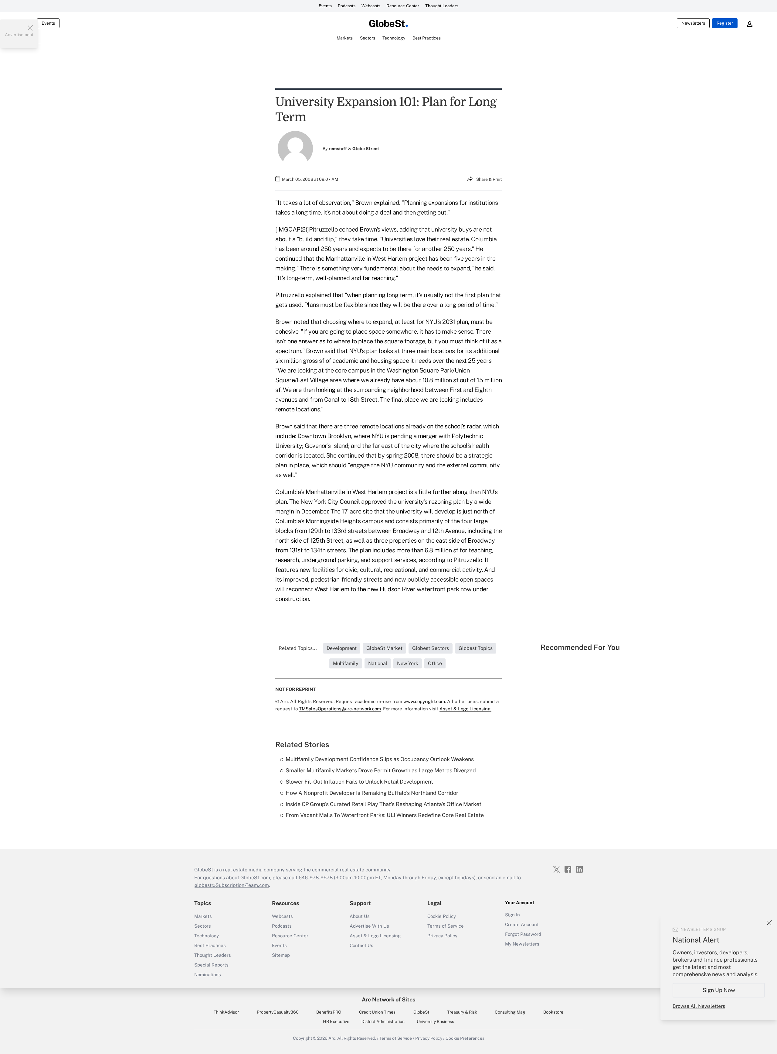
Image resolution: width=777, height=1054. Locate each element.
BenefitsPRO (328, 1012)
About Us (360, 916)
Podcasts (346, 5)
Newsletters (693, 23)
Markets (203, 916)
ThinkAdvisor (226, 1012)
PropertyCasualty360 (278, 1012)
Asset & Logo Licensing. (465, 708)
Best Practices (210, 945)
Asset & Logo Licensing (375, 935)
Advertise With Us (369, 926)
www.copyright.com (424, 701)
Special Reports (211, 964)
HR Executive (336, 1021)
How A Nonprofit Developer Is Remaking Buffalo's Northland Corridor (372, 793)
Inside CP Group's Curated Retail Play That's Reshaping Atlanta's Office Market (383, 804)
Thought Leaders (441, 5)
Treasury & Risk (462, 1012)
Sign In (512, 914)
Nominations (207, 974)
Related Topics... (298, 648)
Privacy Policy (442, 935)
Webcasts (370, 5)
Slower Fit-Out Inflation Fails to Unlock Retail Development (359, 781)
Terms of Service (445, 926)
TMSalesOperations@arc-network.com (340, 708)
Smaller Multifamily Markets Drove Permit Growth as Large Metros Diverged (381, 770)
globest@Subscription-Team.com (231, 885)
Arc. (332, 1038)
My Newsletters (522, 943)
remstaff (338, 148)
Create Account (522, 924)
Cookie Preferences (465, 1038)
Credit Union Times (377, 1012)
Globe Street (365, 148)
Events (325, 5)
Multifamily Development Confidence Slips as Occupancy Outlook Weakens (380, 759)
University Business (435, 1021)
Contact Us (361, 945)
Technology (206, 935)
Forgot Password (523, 934)
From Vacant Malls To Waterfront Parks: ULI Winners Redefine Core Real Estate (385, 815)
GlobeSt (421, 1012)
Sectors (202, 926)
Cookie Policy (441, 916)
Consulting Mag (510, 1012)
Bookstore (553, 1012)
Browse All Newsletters (699, 1006)
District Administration (383, 1021)
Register (725, 23)
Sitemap (281, 955)
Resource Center (402, 5)
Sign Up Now (719, 990)
